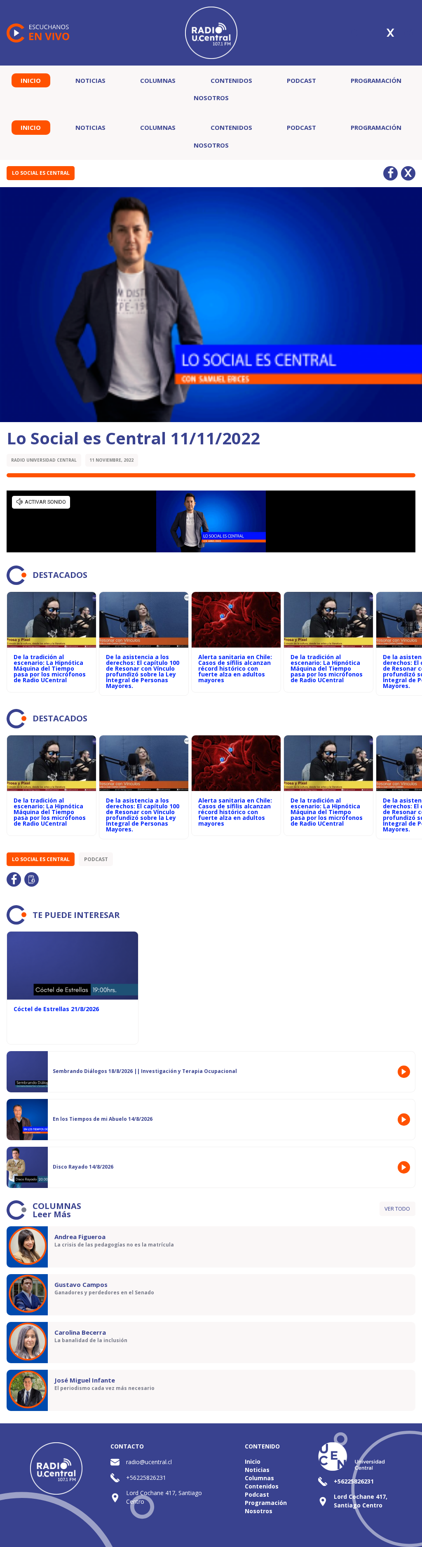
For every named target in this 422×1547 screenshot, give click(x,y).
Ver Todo (397, 1208)
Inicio (31, 80)
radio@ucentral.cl (149, 1462)
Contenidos (231, 80)
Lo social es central (41, 172)
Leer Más (52, 1214)
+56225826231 (146, 1477)
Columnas (158, 80)
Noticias (90, 80)
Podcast (301, 80)
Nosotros (211, 98)
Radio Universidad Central (44, 460)
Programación (376, 80)
